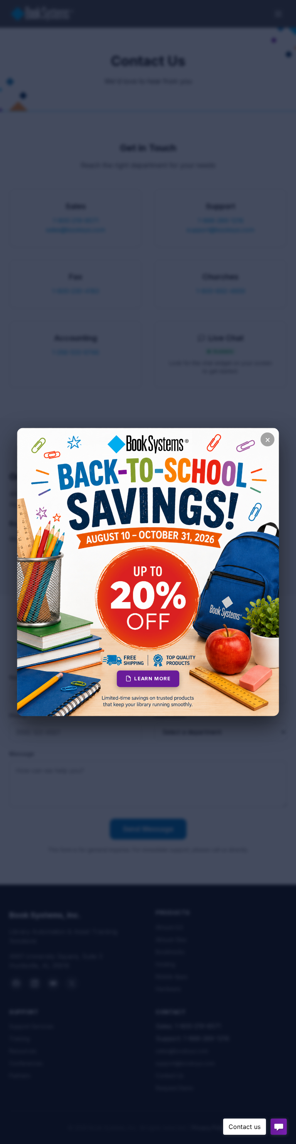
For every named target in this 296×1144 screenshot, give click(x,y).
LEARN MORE (152, 678)
